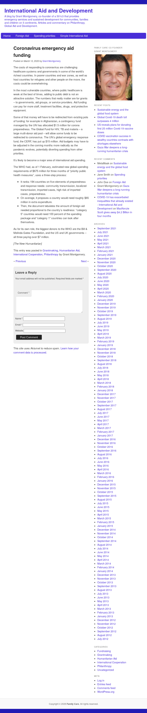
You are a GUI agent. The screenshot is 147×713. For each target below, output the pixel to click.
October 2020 (105, 266)
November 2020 (106, 262)
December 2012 (106, 620)
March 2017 (104, 428)
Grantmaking (50, 250)
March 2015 (104, 518)
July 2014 (102, 548)
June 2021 (103, 236)
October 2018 (105, 356)
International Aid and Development (48, 10)
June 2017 (103, 416)
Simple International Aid (74, 35)
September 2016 (106, 450)
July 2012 (102, 639)
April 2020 (103, 288)
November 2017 (106, 398)
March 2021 (104, 247)
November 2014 (106, 533)
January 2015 (105, 526)
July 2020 (102, 277)
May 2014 (103, 556)
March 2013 (104, 608)
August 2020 (104, 273)
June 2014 (103, 552)
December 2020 (106, 258)
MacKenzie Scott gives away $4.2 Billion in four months (114, 212)
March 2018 (104, 382)
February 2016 (105, 477)
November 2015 (106, 488)
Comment (23, 292)
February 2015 (105, 522)
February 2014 (105, 567)
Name (19, 318)
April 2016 (103, 469)
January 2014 (105, 571)
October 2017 (105, 401)
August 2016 (104, 454)
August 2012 (104, 635)
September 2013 (106, 586)
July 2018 (102, 367)
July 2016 (102, 458)
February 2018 (105, 386)
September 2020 (106, 269)
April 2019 (103, 334)
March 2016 (104, 473)
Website (19, 330)
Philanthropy (51, 254)
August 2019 (104, 318)
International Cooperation (27, 254)
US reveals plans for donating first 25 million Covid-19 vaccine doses (115, 128)
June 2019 (103, 326)
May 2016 (103, 465)
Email (18, 324)
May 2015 (103, 511)
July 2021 (102, 232)
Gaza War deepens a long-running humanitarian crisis (112, 149)
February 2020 (105, 296)
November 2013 (106, 578)
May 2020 (103, 285)
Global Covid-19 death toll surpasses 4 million (112, 119)
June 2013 (103, 597)
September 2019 (106, 315)
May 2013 (103, 601)
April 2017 (103, 424)
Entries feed (104, 684)
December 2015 (106, 484)
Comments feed (106, 688)
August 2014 (104, 544)
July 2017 (102, 413)
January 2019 (105, 345)
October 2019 (105, 311)
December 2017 (106, 394)
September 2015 (106, 495)
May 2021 (103, 239)
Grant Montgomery (51, 60)
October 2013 (105, 582)
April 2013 (103, 605)
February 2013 (105, 612)
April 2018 (103, 379)
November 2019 (106, 307)
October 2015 (105, 492)
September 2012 (106, 631)
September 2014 (106, 541)
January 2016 (105, 480)
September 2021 (106, 228)
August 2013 (104, 590)
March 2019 (104, 337)
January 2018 (105, 390)
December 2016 (106, 439)
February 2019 (105, 341)
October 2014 (105, 537)
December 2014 (106, 529)
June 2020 (103, 281)
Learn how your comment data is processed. (46, 350)
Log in (100, 680)
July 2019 (102, 322)
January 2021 (105, 254)
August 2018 (104, 364)
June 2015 (103, 507)
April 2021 (103, 243)
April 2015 (103, 514)
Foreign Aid (22, 35)
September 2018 (106, 360)
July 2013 (102, 593)
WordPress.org (105, 691)
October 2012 (105, 627)
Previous (21, 261)
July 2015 (102, 503)
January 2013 (105, 616)
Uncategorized (105, 670)
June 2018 (103, 371)
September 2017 (106, 405)
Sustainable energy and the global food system (113, 111)
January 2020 (105, 300)
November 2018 (106, 352)
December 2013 (106, 575)
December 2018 (106, 349)
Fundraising (104, 651)
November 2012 (106, 623)
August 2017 (104, 409)
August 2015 (104, 499)
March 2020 (104, 292)
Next (84, 261)
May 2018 (103, 375)
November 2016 (106, 443)
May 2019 (103, 330)
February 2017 (105, 431)
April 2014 (103, 559)
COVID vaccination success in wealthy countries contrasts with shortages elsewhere (115, 139)
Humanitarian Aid (69, 250)
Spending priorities (44, 35)
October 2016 (105, 446)
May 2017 (103, 420)
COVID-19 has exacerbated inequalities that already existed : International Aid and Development (115, 202)
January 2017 (105, 435)
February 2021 (105, 251)
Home (7, 35)
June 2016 (103, 462)
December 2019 (106, 303)
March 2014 (104, 563)
